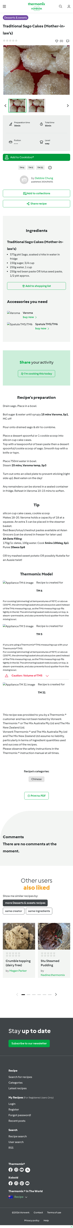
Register (14, 1109)
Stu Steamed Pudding (50, 963)
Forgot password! (20, 1115)
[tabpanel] (36, 960)
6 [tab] (50, 994)
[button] (4, 6)
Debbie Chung (44, 178)
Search (13, 1130)
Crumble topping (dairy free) (18, 963)
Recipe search (18, 1136)
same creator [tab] (13, 911)
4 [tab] (39, 994)
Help (46, 1220)
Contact (38, 1212)
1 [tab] (23, 994)
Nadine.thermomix (53, 975)
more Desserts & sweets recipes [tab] (25, 903)
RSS (11, 1147)
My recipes (31, 1097)
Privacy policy (31, 1220)
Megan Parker (18, 970)
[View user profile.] (24, 179)
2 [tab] (28, 994)
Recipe (13, 1070)
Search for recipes (20, 1077)
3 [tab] (34, 994)
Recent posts (17, 1120)
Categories (16, 1082)
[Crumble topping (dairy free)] (19, 936)
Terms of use (54, 1212)
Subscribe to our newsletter (29, 1043)
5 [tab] (44, 994)
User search (16, 1142)
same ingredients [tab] (39, 911)
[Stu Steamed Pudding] (54, 936)
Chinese (36, 779)
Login (12, 1104)
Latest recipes (18, 1088)
